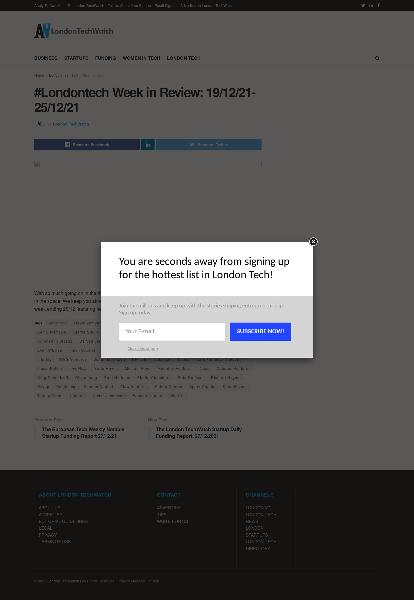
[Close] (313, 241)
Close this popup (143, 349)
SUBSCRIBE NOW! (260, 331)
